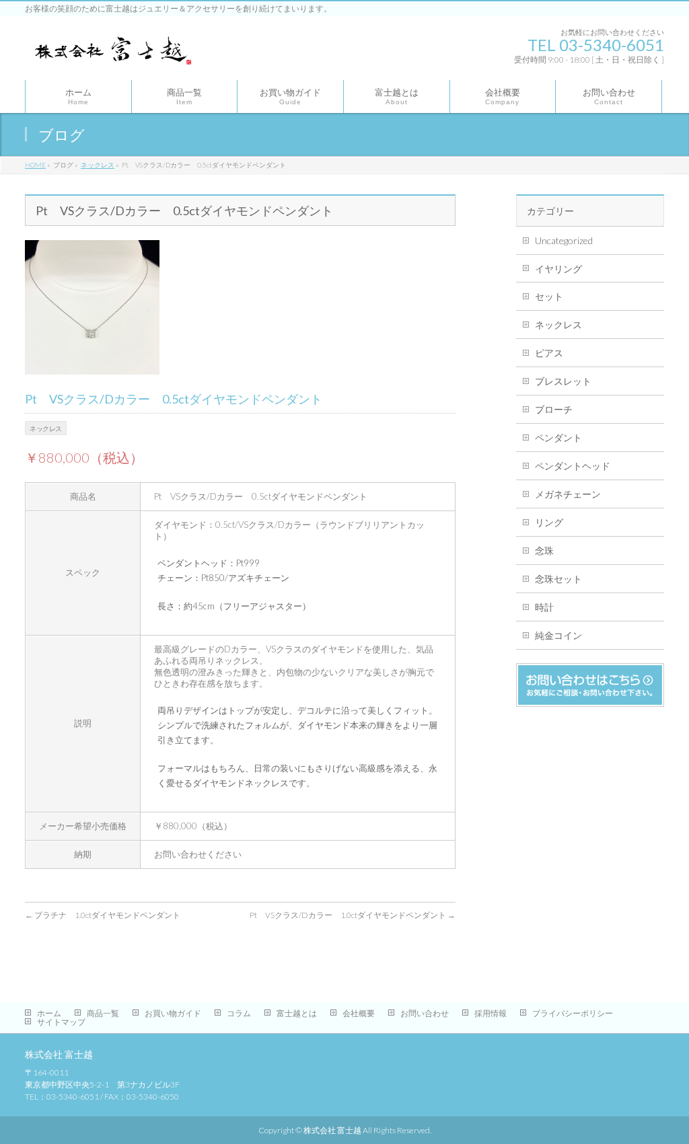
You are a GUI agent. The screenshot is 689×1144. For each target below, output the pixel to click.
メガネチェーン (568, 494)
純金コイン (558, 635)
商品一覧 (103, 1013)
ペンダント (558, 437)
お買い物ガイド (173, 1013)
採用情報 (490, 1013)
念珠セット (558, 578)
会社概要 (358, 1013)
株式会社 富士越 (332, 1130)
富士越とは (297, 1013)
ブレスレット (563, 381)
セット (549, 296)
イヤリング (558, 268)
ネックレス (558, 324)
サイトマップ (61, 1022)
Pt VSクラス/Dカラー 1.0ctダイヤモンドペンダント (353, 915)
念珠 (544, 550)
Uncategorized (564, 240)
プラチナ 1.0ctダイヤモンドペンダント (102, 915)
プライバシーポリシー (572, 1013)
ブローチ (554, 409)
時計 (544, 607)
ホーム (49, 1013)
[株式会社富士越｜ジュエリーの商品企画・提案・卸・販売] (111, 54)
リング (549, 522)
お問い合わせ (424, 1013)
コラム (239, 1013)
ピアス (549, 352)
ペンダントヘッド (572, 465)
